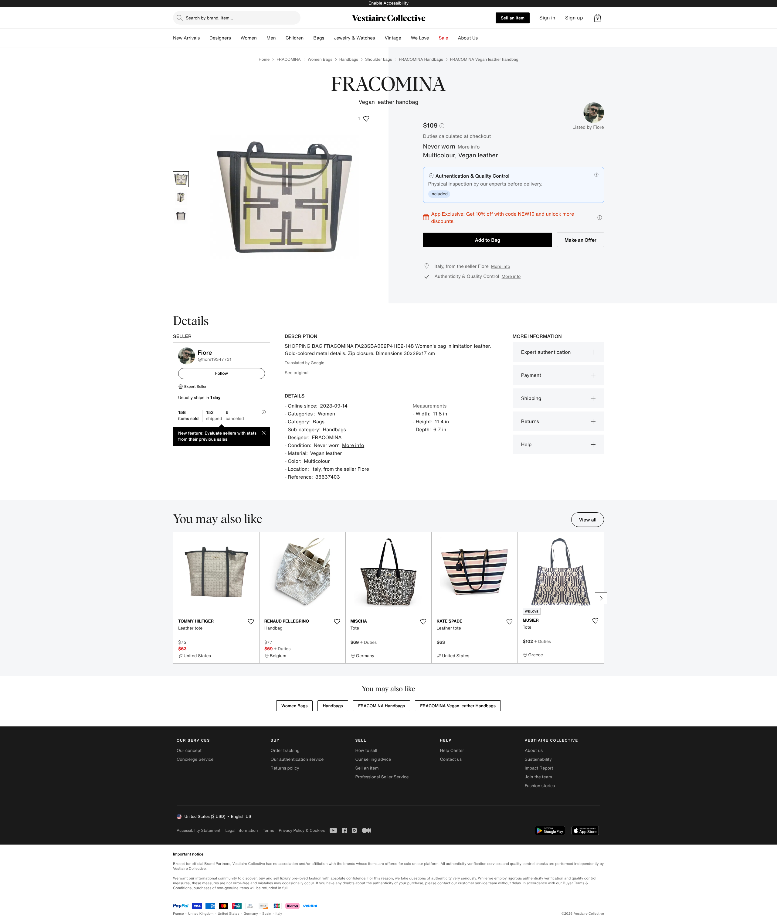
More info (469, 146)
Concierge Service (195, 759)
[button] (597, 18)
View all (587, 519)
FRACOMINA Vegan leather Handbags (458, 706)
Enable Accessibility (388, 3)
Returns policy (284, 768)
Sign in (547, 18)
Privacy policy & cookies (302, 830)
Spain (266, 913)
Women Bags (320, 59)
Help (526, 444)
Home (264, 59)
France (178, 913)
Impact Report (539, 768)
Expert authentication (546, 352)
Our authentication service (297, 759)
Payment (531, 375)
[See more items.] (601, 598)
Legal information (241, 830)
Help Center (452, 750)
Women (249, 38)
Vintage (393, 38)
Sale (443, 38)
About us (534, 750)
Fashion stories (540, 786)
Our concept (189, 750)
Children (295, 38)
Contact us (451, 759)
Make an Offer (580, 240)
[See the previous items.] (176, 598)
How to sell (366, 750)
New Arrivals (186, 38)
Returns (530, 421)
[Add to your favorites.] (251, 621)
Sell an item (512, 18)
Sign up (574, 18)
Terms (268, 830)
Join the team (538, 777)
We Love (420, 38)
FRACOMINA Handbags (421, 59)
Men (271, 38)
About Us (468, 38)
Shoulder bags (378, 59)
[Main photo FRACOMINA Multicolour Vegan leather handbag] (181, 179)
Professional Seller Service (382, 777)
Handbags (348, 59)
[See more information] (599, 217)
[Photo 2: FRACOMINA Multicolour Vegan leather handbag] (181, 197)
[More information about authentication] (596, 174)
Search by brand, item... (209, 18)
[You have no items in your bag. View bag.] (597, 18)
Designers (220, 38)
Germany (250, 913)
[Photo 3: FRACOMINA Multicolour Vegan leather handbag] (181, 216)
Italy (279, 913)
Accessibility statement (198, 830)
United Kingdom (201, 913)
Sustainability (538, 759)
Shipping (531, 398)
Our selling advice (373, 759)
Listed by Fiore (588, 127)
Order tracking (285, 750)
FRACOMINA (289, 59)
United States (228, 913)
